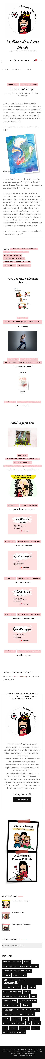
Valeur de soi (9, 265)
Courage (6, 975)
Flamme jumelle (9, 1001)
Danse (24, 975)
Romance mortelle (18, 912)
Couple (28, 971)
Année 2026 (13, 505)
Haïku (26, 1005)
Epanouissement (7, 996)
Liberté (6, 1019)
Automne (27, 961)
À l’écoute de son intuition (22, 618)
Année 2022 (13, 84)
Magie (25, 1019)
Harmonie (15, 1005)
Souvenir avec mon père (14, 258)
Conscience (19, 971)
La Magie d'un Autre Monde (22, 44)
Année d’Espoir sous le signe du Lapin (22, 470)
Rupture (5, 1027)
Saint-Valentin (24, 1028)
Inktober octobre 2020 (23, 1010)
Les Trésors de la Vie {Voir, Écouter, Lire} (22, 362)
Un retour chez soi (22, 582)
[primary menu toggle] (3, 61)
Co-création (34, 966)
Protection (36, 1023)
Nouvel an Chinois (9, 1023)
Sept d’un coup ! (23, 326)
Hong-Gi (10, 93)
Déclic (24, 252)
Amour (6, 962)
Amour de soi (16, 961)
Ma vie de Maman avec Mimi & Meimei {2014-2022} (22, 322)
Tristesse (35, 1028)
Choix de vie (23, 966)
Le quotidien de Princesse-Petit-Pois (22, 459)
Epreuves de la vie (21, 996)
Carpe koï (15, 249)
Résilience (13, 1028)
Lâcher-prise (16, 1019)
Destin (24, 987)
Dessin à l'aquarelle (12, 255)
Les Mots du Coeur (29, 84)
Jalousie (36, 1010)
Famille (33, 996)
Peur (28, 1023)
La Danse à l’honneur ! (22, 366)
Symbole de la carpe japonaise (17, 262)
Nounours (34, 1019)
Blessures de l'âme (10, 966)
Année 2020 (10, 542)
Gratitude (6, 1005)
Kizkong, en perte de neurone (21, 924)
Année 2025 (12, 359)
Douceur (32, 987)
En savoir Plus (22, 800)
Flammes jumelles (27, 1001)
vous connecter (19, 677)
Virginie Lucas (24, 265)
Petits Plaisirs (20, 1023)
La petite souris (30, 1014)
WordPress (30, 1054)
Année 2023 (22, 455)
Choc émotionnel (29, 249)
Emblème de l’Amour (22, 545)
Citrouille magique (23, 655)
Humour (8, 1009)
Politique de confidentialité (23, 1056)
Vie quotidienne (17, 1032)
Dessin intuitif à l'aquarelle (14, 981)
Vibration (5, 1032)
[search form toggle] (42, 60)
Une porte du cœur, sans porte (22, 509)
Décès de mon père (11, 252)
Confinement (7, 971)
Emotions (27, 991)
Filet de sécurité (22, 406)
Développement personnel (12, 991)
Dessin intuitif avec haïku (29, 402)
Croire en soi (16, 975)
